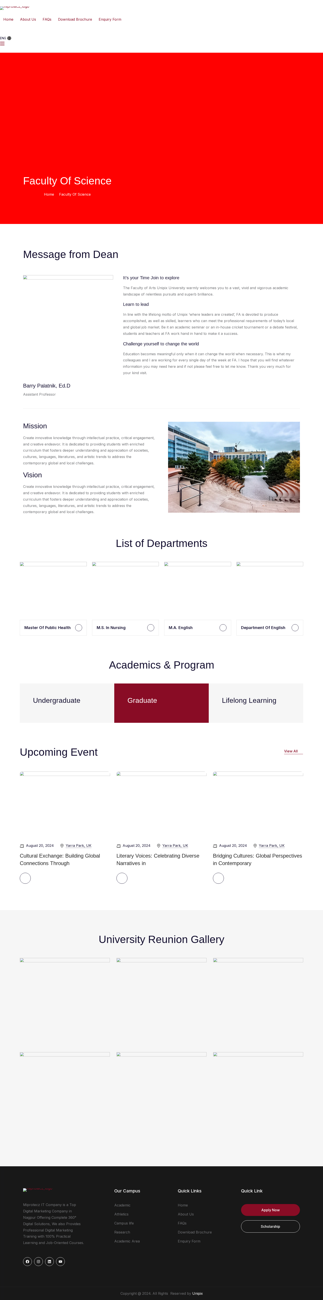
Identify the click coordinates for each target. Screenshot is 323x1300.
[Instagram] (38, 1261)
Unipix (197, 1293)
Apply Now (270, 1210)
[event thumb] (65, 804)
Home (49, 194)
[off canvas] (161, 43)
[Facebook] (27, 1261)
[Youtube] (60, 1261)
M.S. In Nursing (111, 627)
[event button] (25, 878)
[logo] (14, 7)
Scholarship (270, 1226)
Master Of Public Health (47, 627)
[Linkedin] (49, 1261)
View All (291, 751)
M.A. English (181, 627)
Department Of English (263, 627)
